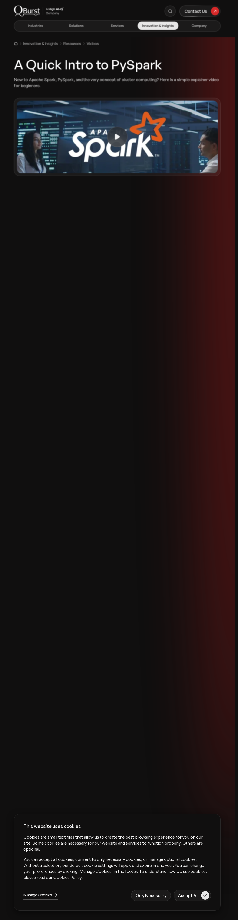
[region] (117, 857)
